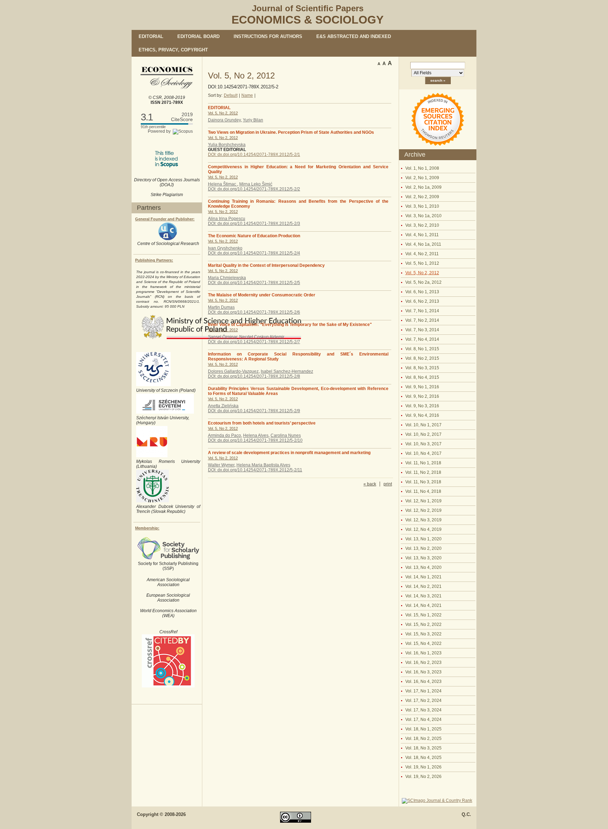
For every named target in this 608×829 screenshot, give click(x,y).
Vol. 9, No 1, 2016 (422, 386)
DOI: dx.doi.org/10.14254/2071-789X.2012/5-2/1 (254, 154)
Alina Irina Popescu (226, 218)
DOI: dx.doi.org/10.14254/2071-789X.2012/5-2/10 (255, 440)
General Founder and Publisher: (165, 219)
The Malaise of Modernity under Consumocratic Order (261, 295)
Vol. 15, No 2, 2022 (423, 624)
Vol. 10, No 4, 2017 (423, 453)
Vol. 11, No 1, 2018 (423, 462)
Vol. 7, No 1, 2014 (422, 310)
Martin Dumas (221, 307)
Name (247, 95)
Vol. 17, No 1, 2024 (423, 691)
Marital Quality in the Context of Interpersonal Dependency (266, 265)
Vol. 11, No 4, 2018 (423, 491)
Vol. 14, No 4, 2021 (423, 605)
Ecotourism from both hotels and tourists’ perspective (262, 423)
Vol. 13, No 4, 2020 (423, 567)
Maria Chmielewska (227, 277)
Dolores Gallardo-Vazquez (233, 371)
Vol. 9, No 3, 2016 (422, 405)
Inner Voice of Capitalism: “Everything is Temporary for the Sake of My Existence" (290, 324)
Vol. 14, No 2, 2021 (423, 586)
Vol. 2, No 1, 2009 (422, 177)
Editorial (151, 36)
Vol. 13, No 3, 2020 (423, 557)
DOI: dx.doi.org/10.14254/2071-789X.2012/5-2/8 (254, 376)
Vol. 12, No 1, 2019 (423, 500)
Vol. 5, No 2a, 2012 (423, 282)
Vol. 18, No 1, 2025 (423, 729)
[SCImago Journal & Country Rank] (437, 800)
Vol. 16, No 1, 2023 (423, 653)
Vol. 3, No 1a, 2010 (423, 215)
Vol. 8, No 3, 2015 (422, 367)
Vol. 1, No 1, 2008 (422, 168)
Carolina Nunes (286, 435)
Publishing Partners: (154, 260)
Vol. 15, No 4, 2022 (423, 643)
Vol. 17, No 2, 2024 (423, 700)
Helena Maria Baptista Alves (263, 465)
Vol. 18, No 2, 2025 (423, 738)
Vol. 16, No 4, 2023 (423, 681)
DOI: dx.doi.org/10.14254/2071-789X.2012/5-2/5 (254, 282)
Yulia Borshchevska (227, 144)
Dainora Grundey (224, 120)
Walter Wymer (221, 465)
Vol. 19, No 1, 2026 (423, 767)
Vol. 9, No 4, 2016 (422, 415)
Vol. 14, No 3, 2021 (423, 596)
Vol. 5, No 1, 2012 (422, 263)
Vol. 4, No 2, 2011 (422, 253)
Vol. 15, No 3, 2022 (423, 634)
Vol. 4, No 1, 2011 (422, 234)
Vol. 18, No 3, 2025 (423, 748)
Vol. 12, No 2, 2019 (423, 510)
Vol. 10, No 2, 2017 (423, 434)
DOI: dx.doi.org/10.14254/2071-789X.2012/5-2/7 (254, 341)
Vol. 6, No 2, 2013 (422, 301)
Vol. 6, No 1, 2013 (422, 291)
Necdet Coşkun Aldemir (261, 336)
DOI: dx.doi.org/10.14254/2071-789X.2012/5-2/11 (255, 469)
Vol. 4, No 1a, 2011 (423, 244)
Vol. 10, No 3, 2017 (423, 443)
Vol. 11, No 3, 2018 (423, 481)
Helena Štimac (222, 184)
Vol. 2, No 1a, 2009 (423, 187)
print (388, 484)
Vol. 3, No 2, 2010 (422, 225)
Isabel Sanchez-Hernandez (287, 371)
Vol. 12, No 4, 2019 (423, 529)
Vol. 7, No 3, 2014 (422, 329)
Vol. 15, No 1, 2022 (423, 615)
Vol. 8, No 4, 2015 (422, 377)
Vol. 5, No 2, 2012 (422, 272)
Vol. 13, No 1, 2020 (423, 538)
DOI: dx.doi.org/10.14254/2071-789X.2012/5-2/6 (254, 312)
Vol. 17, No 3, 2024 (423, 710)
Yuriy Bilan (253, 120)
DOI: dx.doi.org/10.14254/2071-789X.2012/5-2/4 (254, 253)
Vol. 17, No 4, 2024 (423, 719)
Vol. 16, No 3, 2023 (423, 672)
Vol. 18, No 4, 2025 (423, 757)
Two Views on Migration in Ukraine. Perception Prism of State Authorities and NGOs (291, 132)
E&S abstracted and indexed (353, 36)
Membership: (147, 528)
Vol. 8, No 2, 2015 (422, 358)
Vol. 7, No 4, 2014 (422, 339)
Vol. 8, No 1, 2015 (422, 348)
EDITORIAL (219, 107)
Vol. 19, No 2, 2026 (423, 776)
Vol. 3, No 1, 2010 (422, 206)
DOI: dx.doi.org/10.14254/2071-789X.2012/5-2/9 (254, 410)
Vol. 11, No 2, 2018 (423, 472)
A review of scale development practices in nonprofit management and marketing (289, 452)
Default (231, 95)
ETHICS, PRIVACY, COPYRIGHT (173, 49)
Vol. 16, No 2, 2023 (423, 662)
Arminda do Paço (224, 435)
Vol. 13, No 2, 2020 (423, 548)
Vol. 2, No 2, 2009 (422, 196)
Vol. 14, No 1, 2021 (423, 576)
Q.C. (466, 814)
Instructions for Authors (268, 36)
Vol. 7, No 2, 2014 (422, 320)
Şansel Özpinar (222, 336)
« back (369, 484)
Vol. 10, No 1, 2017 (423, 424)
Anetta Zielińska (223, 405)
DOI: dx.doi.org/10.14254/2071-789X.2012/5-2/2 (254, 189)
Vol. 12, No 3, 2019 (423, 519)
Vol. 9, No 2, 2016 (422, 396)
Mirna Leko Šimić (255, 184)
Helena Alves (255, 435)
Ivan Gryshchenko (225, 248)
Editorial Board (198, 36)
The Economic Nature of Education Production (254, 235)
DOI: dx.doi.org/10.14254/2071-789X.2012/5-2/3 (254, 223)
